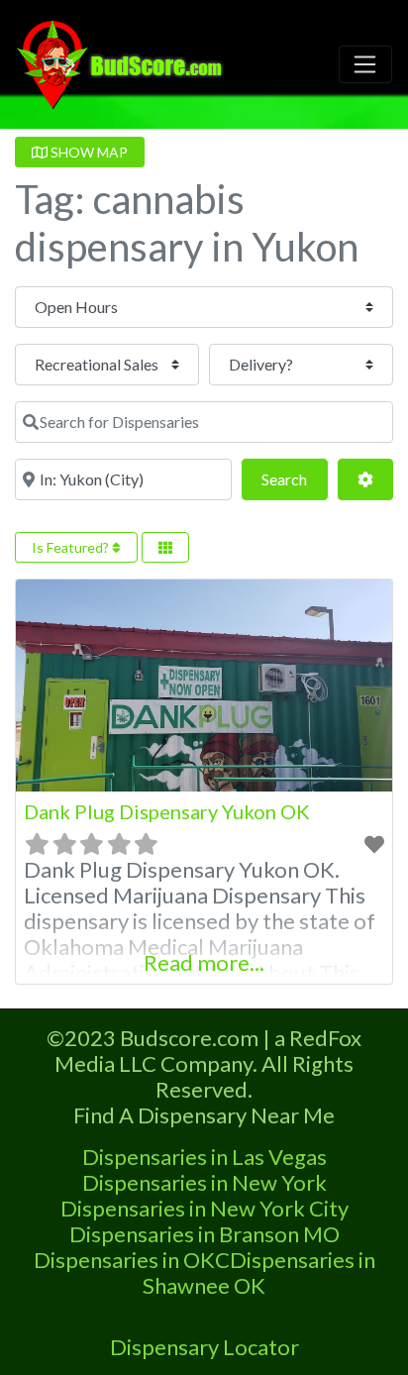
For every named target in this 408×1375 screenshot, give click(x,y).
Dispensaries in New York (204, 1182)
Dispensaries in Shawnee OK (259, 1272)
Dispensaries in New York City (204, 1208)
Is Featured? (72, 547)
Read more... (204, 962)
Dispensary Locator (204, 1346)
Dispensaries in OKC (132, 1259)
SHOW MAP (88, 152)
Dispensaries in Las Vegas (204, 1156)
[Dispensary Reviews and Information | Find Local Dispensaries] (123, 61)
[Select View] (165, 547)
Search (294, 478)
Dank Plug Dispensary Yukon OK (167, 811)
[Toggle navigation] (365, 64)
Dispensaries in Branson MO (204, 1233)
